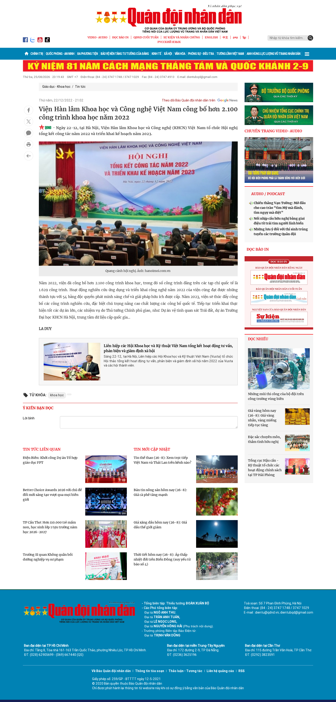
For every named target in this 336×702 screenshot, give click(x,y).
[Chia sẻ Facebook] (28, 110)
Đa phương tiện (87, 54)
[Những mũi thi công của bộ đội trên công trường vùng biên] (279, 368)
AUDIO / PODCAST (268, 193)
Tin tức (80, 87)
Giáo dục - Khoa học (56, 87)
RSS (241, 671)
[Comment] (28, 133)
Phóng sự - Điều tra (201, 54)
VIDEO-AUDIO (97, 37)
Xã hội (168, 54)
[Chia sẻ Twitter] (28, 121)
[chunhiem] (279, 115)
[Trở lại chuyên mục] (28, 155)
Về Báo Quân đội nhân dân (111, 671)
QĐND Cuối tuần (146, 37)
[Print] (28, 144)
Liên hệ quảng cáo (220, 671)
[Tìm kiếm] (310, 38)
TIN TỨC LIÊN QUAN (42, 449)
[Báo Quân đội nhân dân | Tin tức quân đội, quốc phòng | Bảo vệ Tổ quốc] (168, 19)
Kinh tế (156, 54)
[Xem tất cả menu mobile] (307, 53)
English (211, 37)
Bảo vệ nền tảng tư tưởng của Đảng (125, 54)
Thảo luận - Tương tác (185, 671)
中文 (225, 37)
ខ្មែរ (244, 37)
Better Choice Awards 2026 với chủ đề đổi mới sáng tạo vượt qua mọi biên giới (52, 495)
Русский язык (169, 42)
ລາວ (235, 37)
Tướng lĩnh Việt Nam (230, 54)
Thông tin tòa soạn (149, 671)
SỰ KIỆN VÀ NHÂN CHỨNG (181, 37)
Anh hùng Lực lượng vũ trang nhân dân (273, 54)
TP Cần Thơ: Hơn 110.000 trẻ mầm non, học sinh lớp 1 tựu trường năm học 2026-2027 (50, 527)
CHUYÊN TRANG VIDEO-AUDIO (273, 131)
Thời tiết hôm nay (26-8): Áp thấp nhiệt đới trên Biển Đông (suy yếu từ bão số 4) (162, 559)
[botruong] (279, 92)
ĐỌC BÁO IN (120, 37)
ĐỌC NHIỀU (258, 339)
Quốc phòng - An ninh (60, 54)
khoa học (57, 395)
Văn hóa (180, 54)
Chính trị (36, 54)
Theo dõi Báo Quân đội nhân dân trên (188, 100)
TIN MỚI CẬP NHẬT (152, 449)
